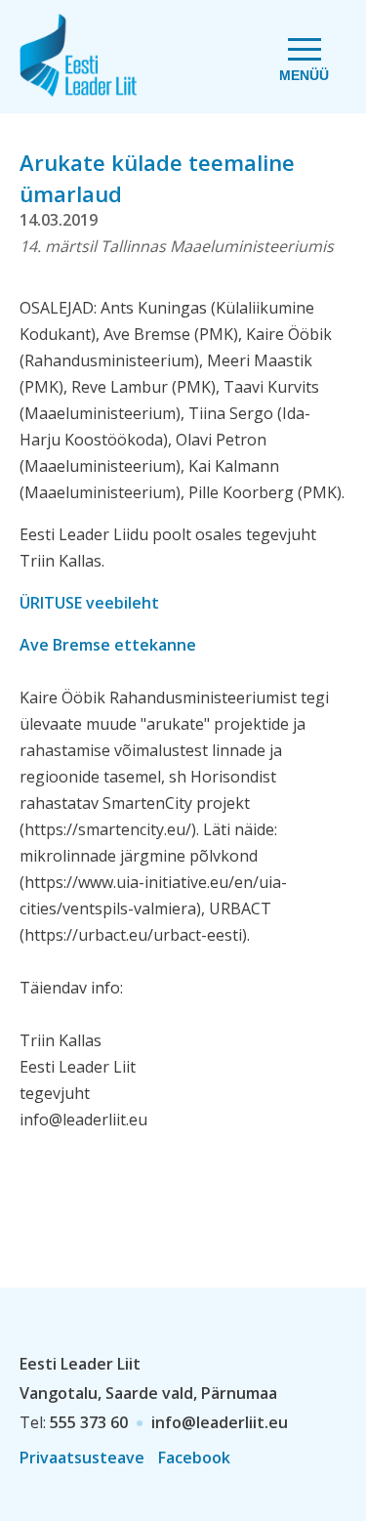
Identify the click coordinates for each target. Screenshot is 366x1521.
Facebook (194, 1457)
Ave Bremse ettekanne (108, 644)
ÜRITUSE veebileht (89, 602)
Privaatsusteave (82, 1457)
